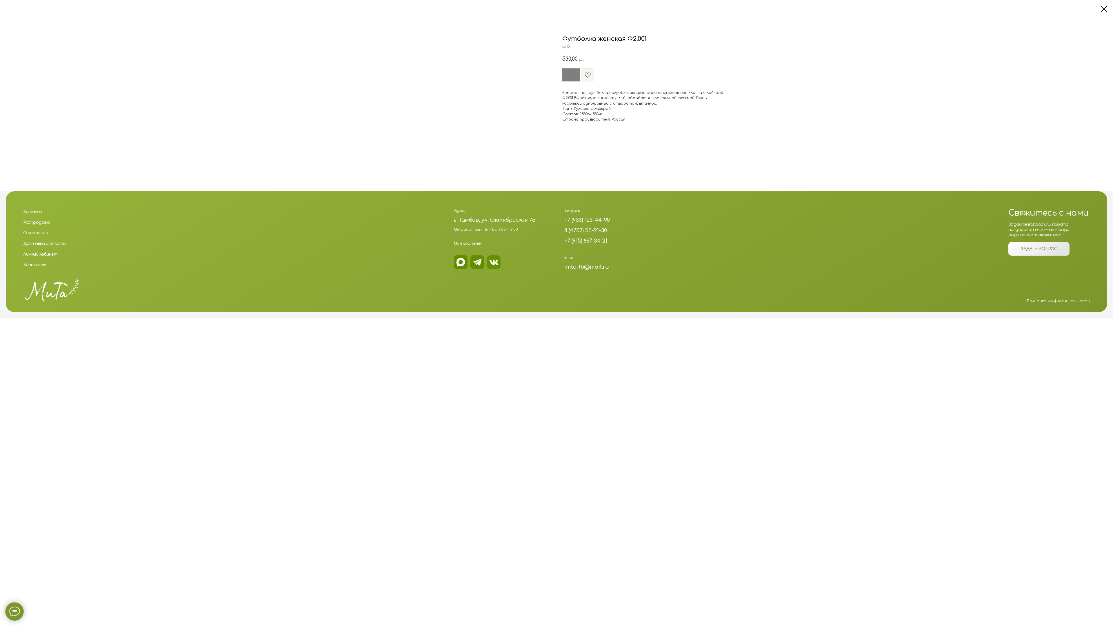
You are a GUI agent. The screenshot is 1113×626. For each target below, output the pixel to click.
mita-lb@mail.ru (586, 267)
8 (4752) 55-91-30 (585, 230)
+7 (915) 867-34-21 (585, 241)
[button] (1039, 249)
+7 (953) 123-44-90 (587, 220)
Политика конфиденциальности (1058, 301)
